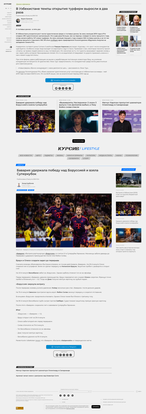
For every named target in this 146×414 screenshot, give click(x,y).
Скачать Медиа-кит (108, 404)
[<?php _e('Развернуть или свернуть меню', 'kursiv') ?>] (11, 47)
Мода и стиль (105, 155)
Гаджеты (48, 155)
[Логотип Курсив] (7, 4)
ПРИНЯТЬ (96, 407)
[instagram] (64, 396)
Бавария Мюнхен (22, 190)
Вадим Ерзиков (26, 19)
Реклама (9, 40)
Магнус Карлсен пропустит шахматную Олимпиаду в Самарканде (121, 103)
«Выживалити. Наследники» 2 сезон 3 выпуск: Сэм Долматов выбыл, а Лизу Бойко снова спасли (77, 104)
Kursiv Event (8, 29)
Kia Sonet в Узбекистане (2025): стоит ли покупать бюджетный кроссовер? (127, 194)
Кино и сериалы (75, 155)
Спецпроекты (7, 42)
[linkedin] (72, 396)
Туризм (18, 25)
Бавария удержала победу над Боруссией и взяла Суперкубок (31, 103)
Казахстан (8, 49)
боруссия (31, 190)
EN (10, 8)
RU (6, 8)
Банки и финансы (6, 18)
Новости (9, 12)
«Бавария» (20, 254)
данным (22, 72)
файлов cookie (70, 408)
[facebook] (60, 396)
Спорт (86, 158)
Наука (119, 155)
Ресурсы (9, 20)
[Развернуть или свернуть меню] (10, 33)
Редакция (8, 38)
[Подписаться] (90, 391)
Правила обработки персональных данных (114, 402)
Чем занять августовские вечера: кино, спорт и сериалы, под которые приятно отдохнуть (127, 249)
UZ (8, 8)
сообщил (54, 40)
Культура (90, 155)
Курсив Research (7, 24)
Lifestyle (9, 27)
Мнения (9, 22)
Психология (131, 155)
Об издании (65, 399)
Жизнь (60, 155)
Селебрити (74, 158)
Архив (63, 402)
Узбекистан (8, 51)
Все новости (26, 155)
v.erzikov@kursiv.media (27, 22)
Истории (9, 14)
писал (37, 340)
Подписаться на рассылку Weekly (69, 389)
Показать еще (79, 141)
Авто (38, 155)
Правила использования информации (113, 399)
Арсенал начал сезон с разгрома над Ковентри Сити (37, 376)
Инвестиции (8, 16)
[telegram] (68, 396)
